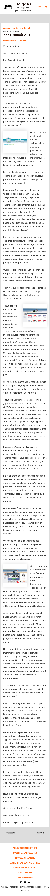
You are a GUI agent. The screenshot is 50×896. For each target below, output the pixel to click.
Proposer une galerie (25, 857)
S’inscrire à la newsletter (25, 853)
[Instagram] (25, 882)
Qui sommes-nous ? (25, 877)
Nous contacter (25, 872)
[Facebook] (21, 882)
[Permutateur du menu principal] (40, 7)
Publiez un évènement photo (25, 848)
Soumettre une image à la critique (25, 862)
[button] (46, 7)
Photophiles (23, 4)
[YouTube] (29, 882)
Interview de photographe (25, 867)
